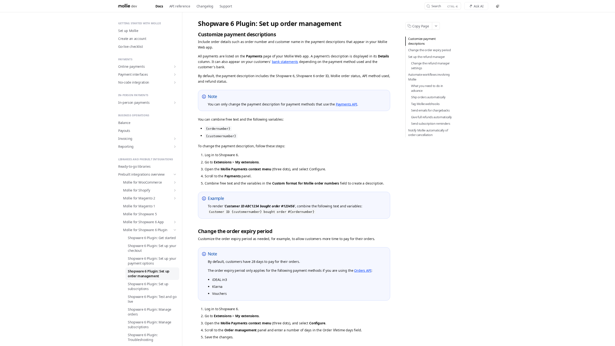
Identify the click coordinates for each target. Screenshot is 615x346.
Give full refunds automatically (431, 117)
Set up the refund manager (426, 57)
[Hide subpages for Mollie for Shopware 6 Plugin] (175, 230)
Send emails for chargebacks (430, 110)
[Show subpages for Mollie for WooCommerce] (175, 182)
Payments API (346, 104)
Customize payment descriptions (422, 41)
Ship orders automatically (428, 97)
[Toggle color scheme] (498, 6)
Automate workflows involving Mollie (429, 76)
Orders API (362, 270)
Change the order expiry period (429, 50)
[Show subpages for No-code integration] (175, 82)
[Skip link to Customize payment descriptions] (195, 34)
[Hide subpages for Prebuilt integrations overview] (175, 174)
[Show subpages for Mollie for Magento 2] (175, 198)
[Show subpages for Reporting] (175, 146)
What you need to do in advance (427, 88)
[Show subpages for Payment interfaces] (175, 74)
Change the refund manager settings (430, 65)
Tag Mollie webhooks (425, 104)
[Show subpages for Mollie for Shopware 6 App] (175, 222)
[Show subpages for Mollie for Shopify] (175, 190)
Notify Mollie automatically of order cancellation (428, 132)
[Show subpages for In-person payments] (175, 103)
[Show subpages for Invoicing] (175, 139)
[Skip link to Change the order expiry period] (195, 231)
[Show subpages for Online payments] (175, 66)
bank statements (285, 61)
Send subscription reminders (430, 123)
